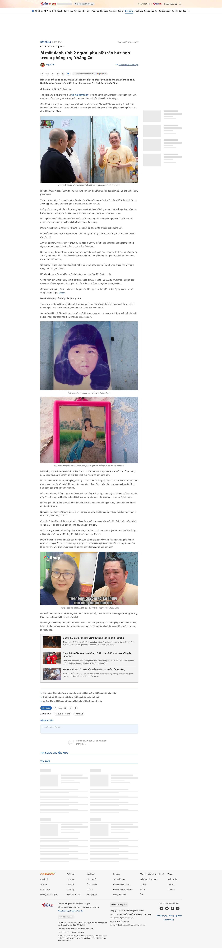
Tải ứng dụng (161, 915)
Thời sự (47, 11)
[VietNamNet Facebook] (161, 909)
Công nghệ (149, 11)
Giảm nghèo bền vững (123, 889)
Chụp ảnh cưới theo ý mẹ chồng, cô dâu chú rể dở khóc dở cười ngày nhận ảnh (97, 655)
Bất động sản (164, 11)
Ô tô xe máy (92, 884)
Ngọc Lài (50, 64)
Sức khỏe (139, 11)
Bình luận (46, 708)
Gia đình (58, 42)
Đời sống (129, 11)
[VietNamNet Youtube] (167, 909)
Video (170, 874)
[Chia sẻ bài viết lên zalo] (47, 74)
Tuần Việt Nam (143, 4)
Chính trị (39, 11)
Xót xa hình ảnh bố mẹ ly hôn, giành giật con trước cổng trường (94, 669)
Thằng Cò (79, 714)
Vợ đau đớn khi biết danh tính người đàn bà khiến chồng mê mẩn (72, 701)
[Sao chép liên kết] (58, 74)
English (143, 884)
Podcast (171, 884)
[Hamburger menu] (188, 10)
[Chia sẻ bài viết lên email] (52, 74)
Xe (156, 11)
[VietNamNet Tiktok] (172, 909)
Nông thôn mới (119, 894)
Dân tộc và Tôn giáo (72, 11)
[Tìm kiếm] (180, 3)
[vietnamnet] (48, 5)
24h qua (171, 889)
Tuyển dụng (169, 919)
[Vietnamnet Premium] (48, 875)
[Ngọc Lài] (42, 65)
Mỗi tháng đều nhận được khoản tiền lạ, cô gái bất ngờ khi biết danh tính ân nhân (79, 693)
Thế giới (95, 11)
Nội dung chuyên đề (149, 879)
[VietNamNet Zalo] (177, 909)
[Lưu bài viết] (63, 74)
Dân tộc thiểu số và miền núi (152, 874)
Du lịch (175, 11)
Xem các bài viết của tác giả (128, 65)
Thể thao (104, 11)
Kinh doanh (57, 11)
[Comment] (68, 74)
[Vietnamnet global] (157, 4)
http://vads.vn (123, 921)
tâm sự (61, 293)
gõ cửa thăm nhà (62, 714)
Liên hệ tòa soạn (66, 917)
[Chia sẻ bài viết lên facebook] (42, 74)
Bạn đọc (182, 11)
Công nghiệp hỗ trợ (121, 884)
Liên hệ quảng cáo (119, 905)
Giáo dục (86, 11)
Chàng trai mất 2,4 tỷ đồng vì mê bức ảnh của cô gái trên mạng (93, 638)
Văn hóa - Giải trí (116, 11)
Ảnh (141, 894)
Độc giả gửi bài (175, 915)
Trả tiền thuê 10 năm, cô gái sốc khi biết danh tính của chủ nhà (71, 697)
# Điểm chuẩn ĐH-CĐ (84, 4)
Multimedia (172, 879)
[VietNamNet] (33, 11)
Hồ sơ (142, 889)
